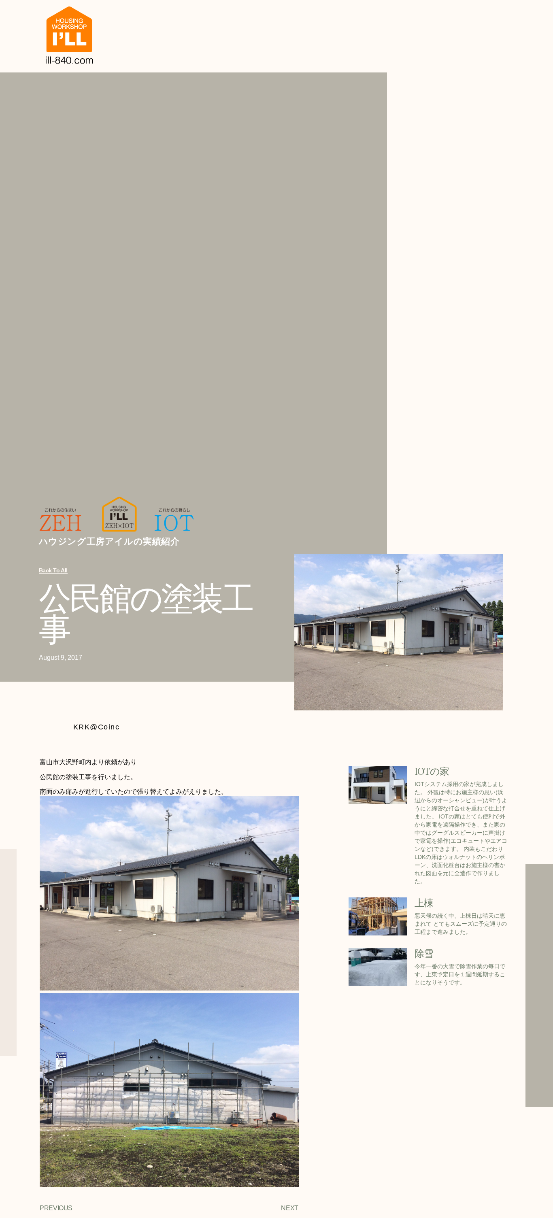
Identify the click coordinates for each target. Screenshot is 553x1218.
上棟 (424, 902)
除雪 (424, 952)
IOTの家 (432, 770)
